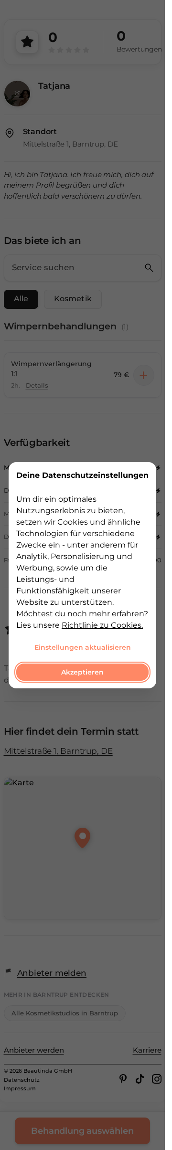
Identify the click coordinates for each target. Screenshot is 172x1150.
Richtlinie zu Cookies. (102, 624)
